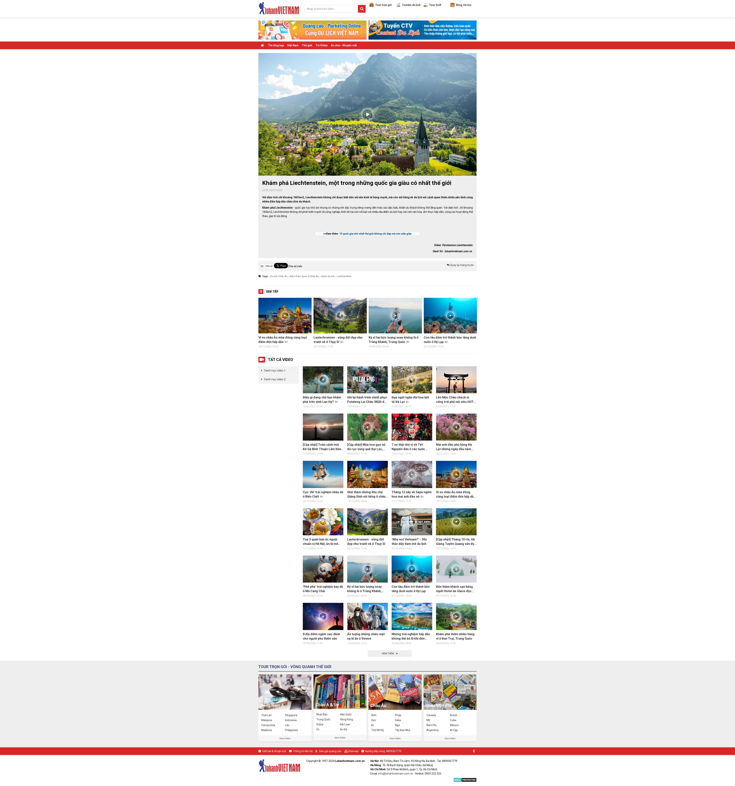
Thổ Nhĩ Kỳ (377, 730)
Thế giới (307, 45)
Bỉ (372, 725)
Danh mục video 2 (275, 379)
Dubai (319, 724)
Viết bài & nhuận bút (274, 751)
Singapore (291, 715)
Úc (317, 729)
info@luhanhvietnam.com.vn (395, 773)
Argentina (432, 730)
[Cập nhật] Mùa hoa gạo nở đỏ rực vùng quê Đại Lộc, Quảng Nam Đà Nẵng (366, 447)
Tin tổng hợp (276, 45)
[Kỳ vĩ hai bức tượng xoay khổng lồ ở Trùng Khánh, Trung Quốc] (367, 569)
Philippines (291, 730)
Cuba (453, 720)
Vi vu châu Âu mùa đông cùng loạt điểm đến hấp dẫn (455, 494)
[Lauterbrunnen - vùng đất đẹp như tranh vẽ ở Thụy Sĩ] (367, 521)
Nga (397, 725)
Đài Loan (345, 724)
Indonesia (291, 720)
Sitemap (353, 751)
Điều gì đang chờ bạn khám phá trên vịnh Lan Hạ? (322, 400)
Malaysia (266, 720)
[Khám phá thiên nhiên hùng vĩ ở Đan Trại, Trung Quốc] (456, 616)
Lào (287, 725)
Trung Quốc (323, 719)
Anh (373, 715)
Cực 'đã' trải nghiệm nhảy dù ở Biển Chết (323, 494)
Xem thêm (285, 738)
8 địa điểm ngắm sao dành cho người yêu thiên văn (450, 340)
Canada (431, 715)
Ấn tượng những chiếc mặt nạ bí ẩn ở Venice (366, 636)
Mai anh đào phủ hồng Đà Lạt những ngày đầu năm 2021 (454, 447)
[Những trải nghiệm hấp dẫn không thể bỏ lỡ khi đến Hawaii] (412, 616)
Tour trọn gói (383, 5)
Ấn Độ (343, 729)
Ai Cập (454, 730)
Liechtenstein (344, 276)
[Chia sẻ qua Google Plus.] (267, 266)
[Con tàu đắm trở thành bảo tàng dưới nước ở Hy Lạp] (412, 569)
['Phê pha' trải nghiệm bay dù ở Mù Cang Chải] (323, 569)
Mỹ (428, 720)
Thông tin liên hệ (303, 751)
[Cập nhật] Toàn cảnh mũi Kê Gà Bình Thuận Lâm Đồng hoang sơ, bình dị (323, 447)
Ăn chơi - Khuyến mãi (344, 45)
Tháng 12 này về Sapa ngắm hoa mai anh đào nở (412, 494)
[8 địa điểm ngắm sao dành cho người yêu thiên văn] (323, 616)
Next (480, 324)
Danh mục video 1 (275, 370)
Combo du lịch (411, 5)
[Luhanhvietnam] (279, 765)
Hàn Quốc (346, 714)
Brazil (453, 715)
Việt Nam (293, 45)
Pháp (398, 715)
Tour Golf (435, 5)
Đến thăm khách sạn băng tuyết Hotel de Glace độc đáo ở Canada (454, 589)
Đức (373, 720)
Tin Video (321, 45)
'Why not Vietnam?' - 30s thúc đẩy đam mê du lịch (409, 542)
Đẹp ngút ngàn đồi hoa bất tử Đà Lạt (410, 400)
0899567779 (393, 751)
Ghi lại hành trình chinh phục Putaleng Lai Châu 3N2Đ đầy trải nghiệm (367, 400)
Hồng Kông (346, 719)
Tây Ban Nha (402, 730)
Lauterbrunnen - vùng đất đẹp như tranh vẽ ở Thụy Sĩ (282, 340)
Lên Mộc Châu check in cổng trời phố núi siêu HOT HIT (455, 400)
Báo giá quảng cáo (330, 751)
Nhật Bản (321, 714)
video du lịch (328, 276)
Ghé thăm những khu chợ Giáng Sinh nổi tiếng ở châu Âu (366, 494)
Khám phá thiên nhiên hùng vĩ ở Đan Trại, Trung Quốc (455, 636)
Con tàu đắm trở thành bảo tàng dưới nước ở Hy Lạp (395, 340)
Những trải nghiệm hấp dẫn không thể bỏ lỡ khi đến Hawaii (411, 636)
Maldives (266, 730)
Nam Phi (431, 725)
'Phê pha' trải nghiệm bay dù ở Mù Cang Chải (323, 589)
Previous (254, 324)
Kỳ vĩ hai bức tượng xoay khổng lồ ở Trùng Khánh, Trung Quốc (338, 340)
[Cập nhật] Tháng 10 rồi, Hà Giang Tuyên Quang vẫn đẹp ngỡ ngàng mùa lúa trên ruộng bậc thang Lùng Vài (456, 542)
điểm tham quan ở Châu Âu (304, 276)
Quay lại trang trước (461, 265)
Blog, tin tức (463, 5)
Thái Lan (266, 715)
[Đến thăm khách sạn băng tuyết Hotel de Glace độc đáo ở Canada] (456, 569)
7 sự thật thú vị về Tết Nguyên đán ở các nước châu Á (408, 447)
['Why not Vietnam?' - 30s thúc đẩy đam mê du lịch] (412, 521)
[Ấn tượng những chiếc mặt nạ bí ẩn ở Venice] (367, 616)
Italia (398, 720)
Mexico (454, 725)
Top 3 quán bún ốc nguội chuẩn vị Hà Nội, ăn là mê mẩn (320, 542)
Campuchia (268, 725)
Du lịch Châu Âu (278, 276)
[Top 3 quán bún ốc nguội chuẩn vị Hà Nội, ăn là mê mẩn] (323, 521)
